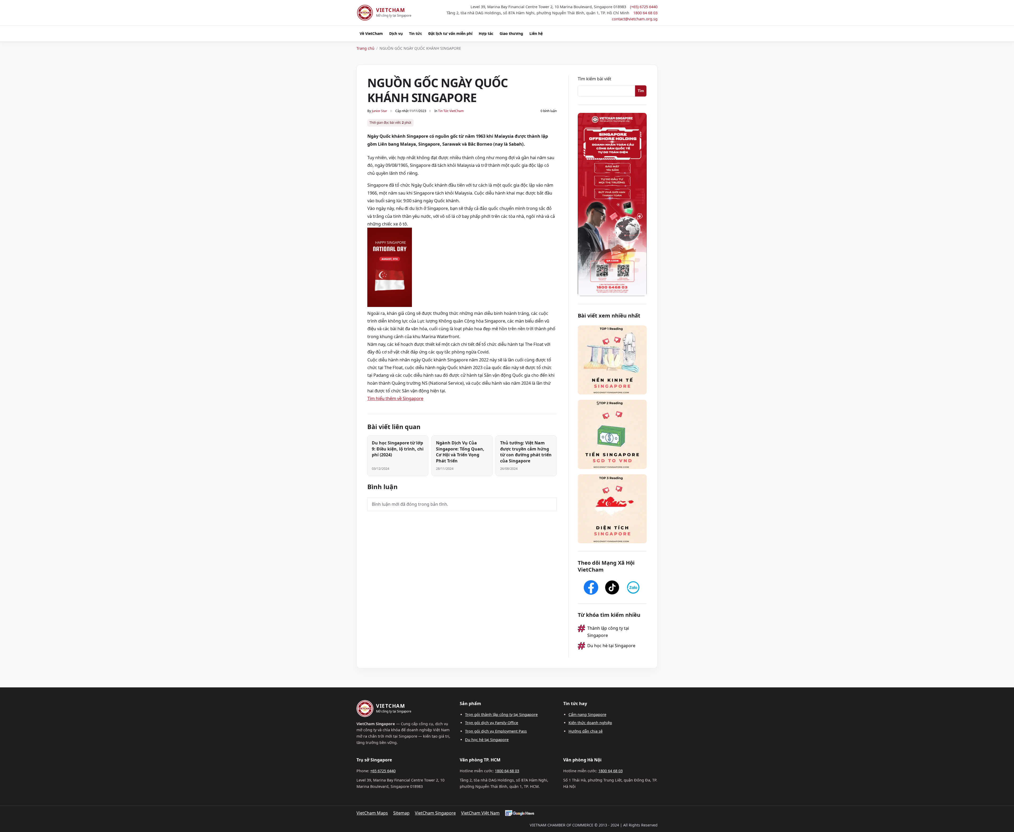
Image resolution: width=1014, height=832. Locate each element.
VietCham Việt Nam (480, 813)
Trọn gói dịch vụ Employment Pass (496, 731)
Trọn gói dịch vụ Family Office (491, 722)
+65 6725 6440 (383, 770)
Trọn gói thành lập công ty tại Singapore (501, 714)
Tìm (641, 91)
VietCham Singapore (435, 813)
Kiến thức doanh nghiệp (590, 722)
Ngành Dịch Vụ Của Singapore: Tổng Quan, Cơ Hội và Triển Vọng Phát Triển (460, 452)
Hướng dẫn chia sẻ (586, 731)
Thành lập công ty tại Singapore (608, 631)
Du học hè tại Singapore (611, 646)
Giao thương (511, 33)
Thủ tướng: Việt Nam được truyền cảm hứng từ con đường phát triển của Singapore (526, 452)
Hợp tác (486, 33)
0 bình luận (549, 111)
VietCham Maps (372, 813)
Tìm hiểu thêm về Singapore (395, 398)
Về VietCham (371, 33)
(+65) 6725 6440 (644, 6)
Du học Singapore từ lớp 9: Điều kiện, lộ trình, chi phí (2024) (398, 449)
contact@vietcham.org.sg (635, 18)
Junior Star (379, 111)
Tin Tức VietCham (451, 111)
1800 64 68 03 (645, 12)
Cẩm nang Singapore (587, 714)
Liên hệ (536, 33)
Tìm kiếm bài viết (594, 79)
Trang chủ (365, 48)
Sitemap (401, 813)
